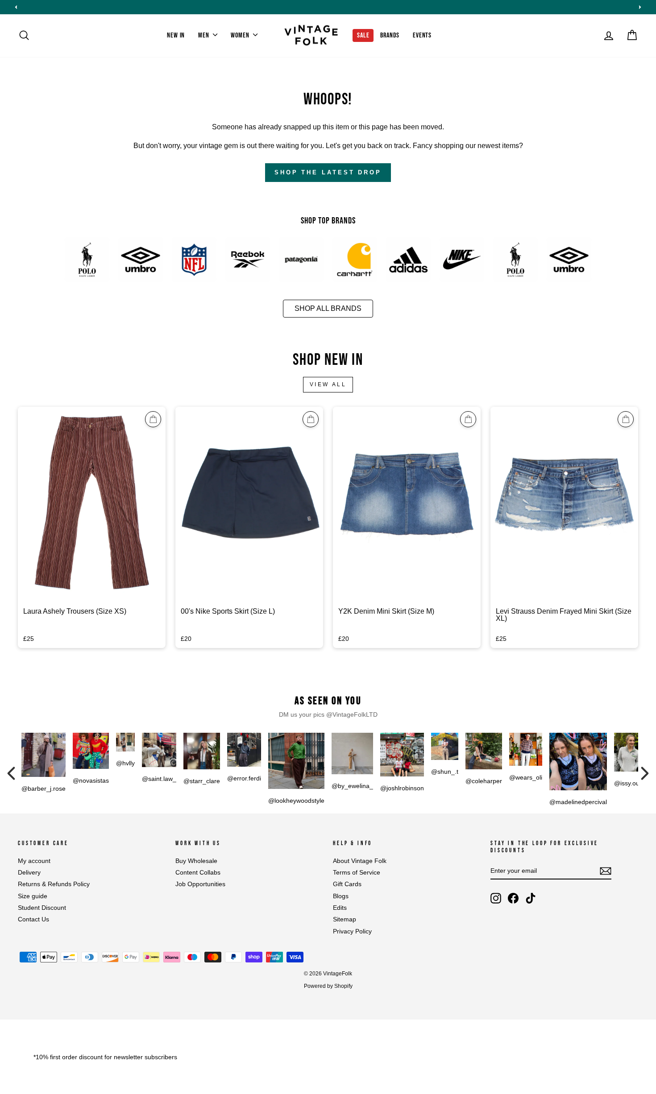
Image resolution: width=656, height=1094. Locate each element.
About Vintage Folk (359, 861)
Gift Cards (347, 884)
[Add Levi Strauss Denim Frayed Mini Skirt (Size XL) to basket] (626, 419)
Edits (340, 907)
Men (204, 35)
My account (34, 861)
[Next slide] (640, 7)
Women (241, 35)
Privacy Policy (352, 931)
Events (422, 35)
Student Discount (42, 907)
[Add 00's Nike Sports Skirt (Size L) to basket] (311, 419)
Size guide (32, 896)
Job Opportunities (200, 884)
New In (176, 35)
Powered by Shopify (328, 986)
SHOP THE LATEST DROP (328, 172)
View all (328, 384)
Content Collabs (197, 872)
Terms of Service (356, 872)
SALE (363, 35)
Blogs (341, 896)
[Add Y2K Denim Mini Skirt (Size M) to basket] (468, 419)
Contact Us (33, 919)
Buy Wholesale (196, 861)
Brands (389, 35)
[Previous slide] (16, 7)
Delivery (29, 872)
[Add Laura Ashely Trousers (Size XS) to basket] (153, 419)
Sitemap (344, 919)
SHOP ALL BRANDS (328, 308)
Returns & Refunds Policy (54, 884)
